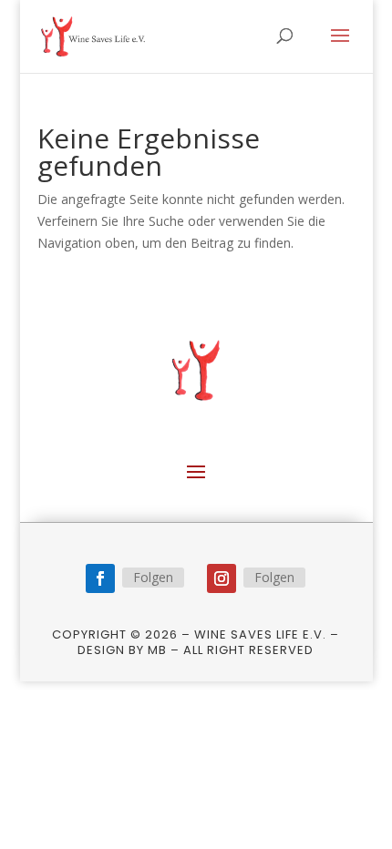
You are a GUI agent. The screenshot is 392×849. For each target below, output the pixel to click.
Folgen (153, 577)
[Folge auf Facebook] (100, 578)
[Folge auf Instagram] (221, 578)
